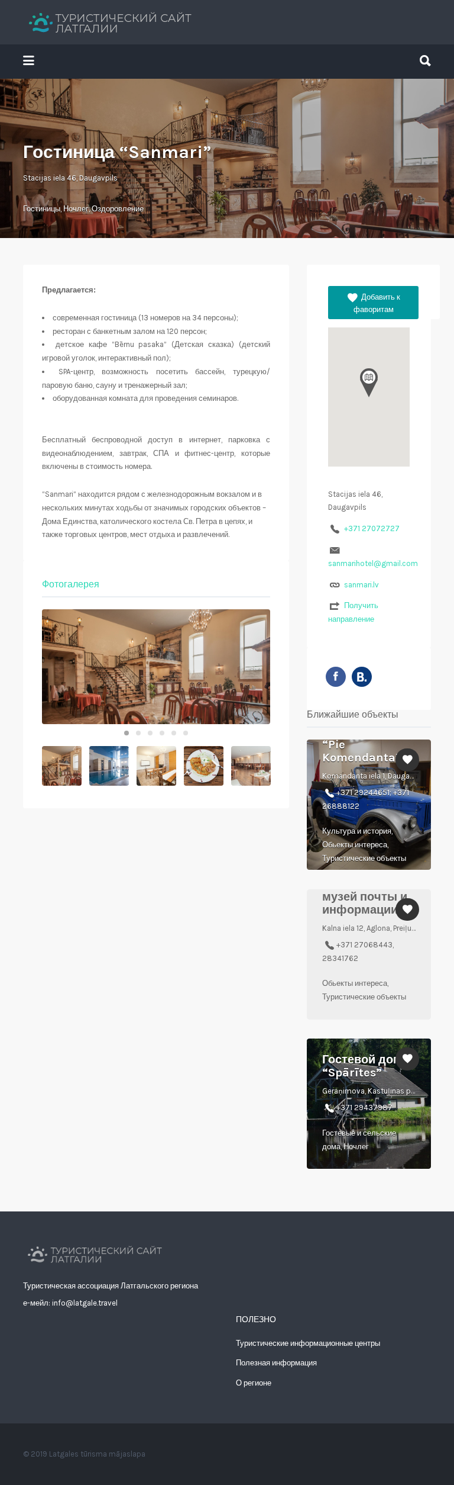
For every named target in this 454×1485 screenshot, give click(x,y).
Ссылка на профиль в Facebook (336, 677)
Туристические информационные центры (308, 1343)
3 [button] (150, 733)
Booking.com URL (362, 677)
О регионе (253, 1382)
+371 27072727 (372, 528)
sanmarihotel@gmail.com (373, 563)
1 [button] (126, 733)
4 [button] (162, 733)
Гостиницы (41, 208)
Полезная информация (276, 1362)
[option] (156, 666)
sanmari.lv (361, 584)
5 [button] (174, 733)
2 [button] (138, 733)
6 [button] (186, 733)
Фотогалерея (70, 584)
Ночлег (76, 208)
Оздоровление (118, 208)
